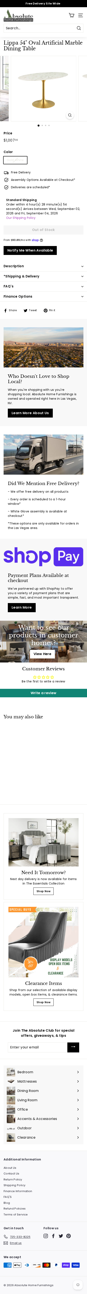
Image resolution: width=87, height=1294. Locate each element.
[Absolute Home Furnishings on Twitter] (61, 1236)
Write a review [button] (44, 693)
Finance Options (18, 296)
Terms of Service (16, 1214)
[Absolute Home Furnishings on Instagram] (46, 1236)
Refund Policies (15, 1209)
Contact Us (11, 1174)
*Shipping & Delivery (21, 276)
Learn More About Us (30, 413)
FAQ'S (8, 1197)
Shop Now (43, 891)
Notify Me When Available (30, 250)
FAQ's (9, 286)
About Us (10, 1168)
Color (8, 152)
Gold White (15, 160)
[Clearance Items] (43, 942)
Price (8, 133)
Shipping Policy (14, 1185)
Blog (7, 1203)
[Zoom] (70, 115)
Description (14, 266)
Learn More (22, 607)
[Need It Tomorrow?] (43, 842)
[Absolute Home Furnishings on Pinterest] (68, 1236)
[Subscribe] (73, 1047)
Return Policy (13, 1179)
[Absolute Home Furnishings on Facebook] (53, 1236)
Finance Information (18, 1191)
